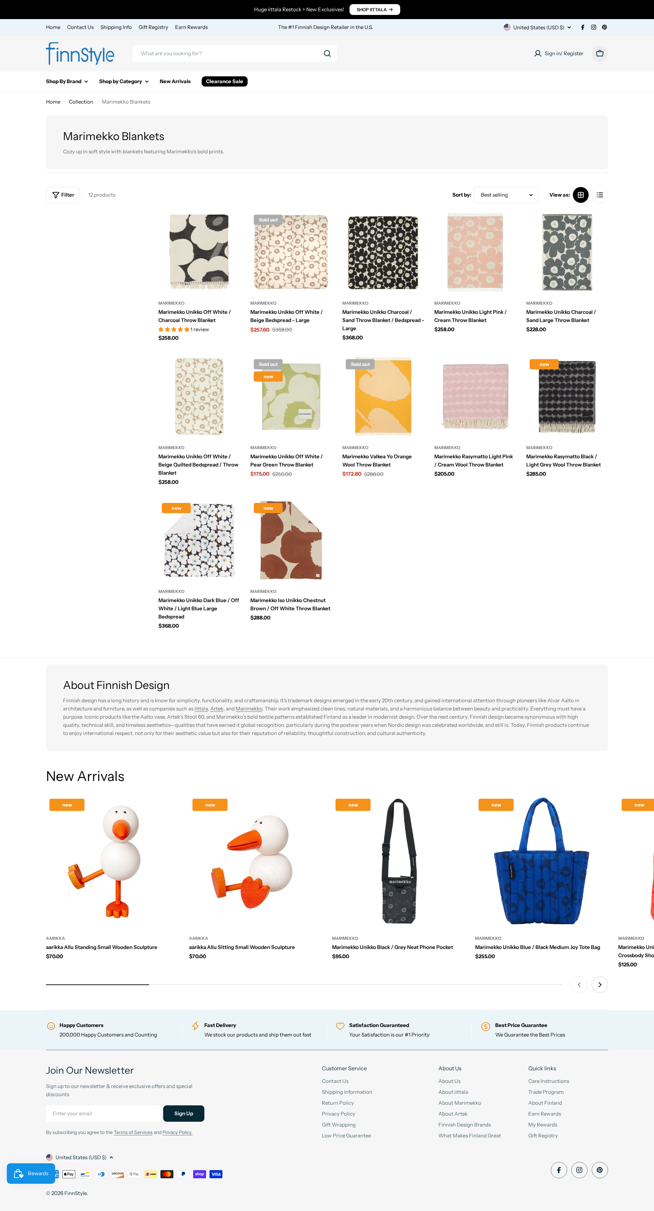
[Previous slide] (579, 985)
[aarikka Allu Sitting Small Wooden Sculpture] (255, 861)
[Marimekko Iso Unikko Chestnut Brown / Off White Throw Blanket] (291, 540)
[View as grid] (581, 195)
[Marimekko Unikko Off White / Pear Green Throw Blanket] (291, 397)
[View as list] (600, 195)
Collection (81, 101)
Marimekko (171, 303)
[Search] (327, 53)
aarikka (55, 938)
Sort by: (461, 194)
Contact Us (80, 27)
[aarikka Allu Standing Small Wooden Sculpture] (112, 861)
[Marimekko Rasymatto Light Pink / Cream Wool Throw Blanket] (475, 397)
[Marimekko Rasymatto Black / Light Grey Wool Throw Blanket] (567, 397)
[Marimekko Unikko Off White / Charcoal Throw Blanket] (199, 252)
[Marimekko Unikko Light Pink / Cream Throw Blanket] (475, 252)
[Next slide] (600, 985)
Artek (216, 708)
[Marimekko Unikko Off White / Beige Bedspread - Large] (291, 252)
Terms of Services (133, 1132)
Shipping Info (116, 27)
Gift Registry (153, 27)
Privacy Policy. (177, 1132)
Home (53, 27)
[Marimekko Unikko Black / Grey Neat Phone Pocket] (398, 861)
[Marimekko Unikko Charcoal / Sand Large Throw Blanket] (567, 252)
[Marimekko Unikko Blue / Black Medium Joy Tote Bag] (541, 861)
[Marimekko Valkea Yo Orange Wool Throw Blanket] (383, 397)
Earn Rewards (191, 27)
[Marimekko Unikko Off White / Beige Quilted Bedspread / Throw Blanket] (199, 397)
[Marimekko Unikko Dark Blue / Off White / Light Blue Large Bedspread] (199, 540)
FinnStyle (75, 1193)
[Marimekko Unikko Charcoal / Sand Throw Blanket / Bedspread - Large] (383, 252)
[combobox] (235, 53)
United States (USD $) (538, 27)
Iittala (201, 708)
